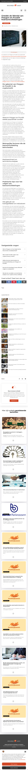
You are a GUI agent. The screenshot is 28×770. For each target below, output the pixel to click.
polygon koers (6, 81)
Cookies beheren (14, 767)
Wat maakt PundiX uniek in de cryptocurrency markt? (14, 255)
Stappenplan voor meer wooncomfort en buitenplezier (16, 319)
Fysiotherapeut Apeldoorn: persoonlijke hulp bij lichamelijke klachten (17, 360)
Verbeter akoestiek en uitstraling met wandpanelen (15, 345)
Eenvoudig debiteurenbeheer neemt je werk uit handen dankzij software (13, 548)
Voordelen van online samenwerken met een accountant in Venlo (13, 634)
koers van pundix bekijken (18, 81)
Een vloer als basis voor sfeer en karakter (16, 303)
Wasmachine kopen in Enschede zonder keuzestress (16, 365)
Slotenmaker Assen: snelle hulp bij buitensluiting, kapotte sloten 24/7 (15, 299)
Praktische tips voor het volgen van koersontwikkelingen (13, 57)
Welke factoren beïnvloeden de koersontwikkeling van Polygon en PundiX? (14, 262)
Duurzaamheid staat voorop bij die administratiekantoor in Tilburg (13, 577)
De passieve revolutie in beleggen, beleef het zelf (12, 432)
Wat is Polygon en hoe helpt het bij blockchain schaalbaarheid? (14, 249)
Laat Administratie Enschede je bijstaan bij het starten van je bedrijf (13, 721)
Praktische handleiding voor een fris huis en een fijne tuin (17, 334)
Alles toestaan (14, 764)
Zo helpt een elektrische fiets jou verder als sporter (17, 324)
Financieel (6, 23)
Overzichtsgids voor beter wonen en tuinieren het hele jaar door (15, 309)
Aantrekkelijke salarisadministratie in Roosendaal (13, 606)
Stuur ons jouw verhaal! (14, 391)
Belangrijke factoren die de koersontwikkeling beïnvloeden (14, 56)
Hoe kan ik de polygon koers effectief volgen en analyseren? (14, 268)
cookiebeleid (22, 759)
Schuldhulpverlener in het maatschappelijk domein (10, 692)
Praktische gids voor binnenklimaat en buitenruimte (16, 355)
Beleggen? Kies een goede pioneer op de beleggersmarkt (13, 519)
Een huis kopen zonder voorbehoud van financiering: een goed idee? (13, 461)
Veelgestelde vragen (6, 59)
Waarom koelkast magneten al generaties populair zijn (16, 350)
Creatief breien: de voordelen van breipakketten (15, 329)
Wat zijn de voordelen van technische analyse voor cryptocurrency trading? (14, 273)
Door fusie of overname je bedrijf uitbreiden (17, 369)
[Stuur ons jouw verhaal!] (14, 387)
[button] (25, 751)
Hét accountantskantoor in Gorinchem (14, 489)
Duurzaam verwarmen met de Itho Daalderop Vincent (15, 314)
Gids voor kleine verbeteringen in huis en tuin (16, 340)
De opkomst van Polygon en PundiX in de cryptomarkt (13, 54)
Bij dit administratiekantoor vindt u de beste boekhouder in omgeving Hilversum (14, 664)
